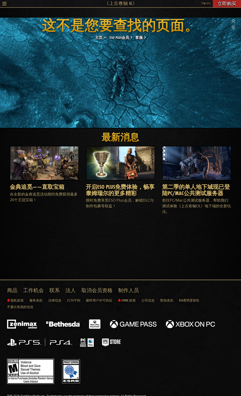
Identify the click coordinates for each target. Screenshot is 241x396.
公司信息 (148, 300)
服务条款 (36, 300)
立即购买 (226, 3)
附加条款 (166, 300)
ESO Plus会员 (120, 37)
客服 (139, 37)
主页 (99, 37)
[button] (233, 21)
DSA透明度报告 (189, 300)
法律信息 (54, 300)
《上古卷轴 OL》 (120, 3)
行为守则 (73, 300)
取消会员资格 (96, 290)
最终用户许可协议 (99, 300)
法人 (70, 290)
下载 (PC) (206, 3)
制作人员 (128, 290)
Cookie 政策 (128, 300)
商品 (12, 290)
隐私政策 (17, 300)
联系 (54, 290)
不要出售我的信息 (20, 307)
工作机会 (33, 290)
